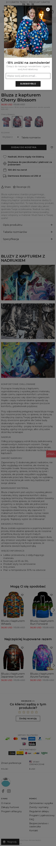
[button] (28, 423)
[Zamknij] (48, 9)
